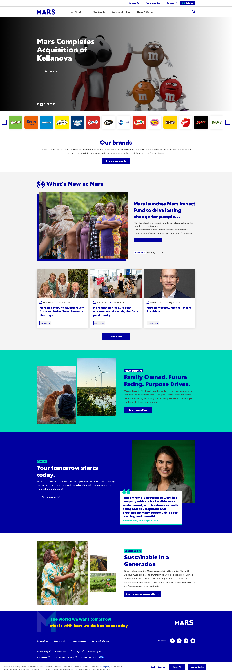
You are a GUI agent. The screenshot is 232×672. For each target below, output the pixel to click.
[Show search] (193, 11)
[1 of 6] (38, 104)
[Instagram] (179, 640)
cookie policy (105, 667)
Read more (24, 67)
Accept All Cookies (196, 667)
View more (116, 336)
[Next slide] (227, 122)
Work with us (49, 497)
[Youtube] (192, 640)
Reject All (177, 667)
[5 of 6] (51, 104)
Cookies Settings (100, 641)
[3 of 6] (44, 104)
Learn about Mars (138, 410)
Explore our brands (116, 161)
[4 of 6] (48, 104)
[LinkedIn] (186, 640)
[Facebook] (172, 640)
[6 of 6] (54, 104)
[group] (15, 122)
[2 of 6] (41, 104)
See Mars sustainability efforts (142, 594)
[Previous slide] (4, 122)
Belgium (189, 3)
